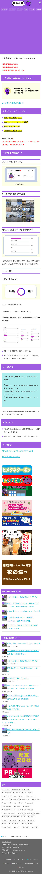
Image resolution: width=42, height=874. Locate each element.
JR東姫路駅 (16, 789)
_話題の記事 (7, 792)
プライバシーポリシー (9, 853)
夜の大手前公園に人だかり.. (17, 678)
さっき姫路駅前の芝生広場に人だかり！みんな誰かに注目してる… (23, 652)
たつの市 (17, 792)
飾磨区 (17, 827)
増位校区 (17, 806)
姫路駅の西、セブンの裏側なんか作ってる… (22, 669)
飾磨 (31, 823)
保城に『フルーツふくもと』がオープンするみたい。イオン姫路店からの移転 (23, 605)
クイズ (32, 9)
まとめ (39, 9)
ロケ (21, 803)
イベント (12, 9)
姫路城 (21, 810)
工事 (24, 816)
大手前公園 (27, 806)
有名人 (6, 820)
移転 (5, 823)
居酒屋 (37, 813)
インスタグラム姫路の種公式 (12, 103)
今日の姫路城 (7, 806)
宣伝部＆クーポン (17, 863)
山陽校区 (6, 816)
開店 (24, 823)
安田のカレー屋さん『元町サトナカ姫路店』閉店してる (22, 626)
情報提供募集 (29, 863)
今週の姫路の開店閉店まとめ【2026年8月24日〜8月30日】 (23, 707)
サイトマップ (6, 842)
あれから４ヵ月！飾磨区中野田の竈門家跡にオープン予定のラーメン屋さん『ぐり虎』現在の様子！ (20, 719)
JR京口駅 (6, 789)
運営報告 (21, 867)
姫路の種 (17, 871)
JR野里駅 (26, 789)
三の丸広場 (30, 803)
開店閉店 (4, 9)
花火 (11, 823)
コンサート (31, 796)
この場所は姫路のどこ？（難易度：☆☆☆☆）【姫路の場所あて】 (20, 619)
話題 (26, 9)
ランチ (6, 803)
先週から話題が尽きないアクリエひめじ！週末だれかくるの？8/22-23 (23, 697)
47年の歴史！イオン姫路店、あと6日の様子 (23, 611)
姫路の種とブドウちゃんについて (13, 850)
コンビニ (6, 799)
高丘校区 (35, 827)
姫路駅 (21, 813)
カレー (22, 796)
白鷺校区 (31, 820)
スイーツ (15, 799)
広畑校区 (31, 816)
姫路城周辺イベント (9, 813)
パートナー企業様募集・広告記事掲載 (15, 844)
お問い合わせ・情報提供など (12, 847)
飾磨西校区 (26, 827)
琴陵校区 (22, 820)
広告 (37, 863)
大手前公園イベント (9, 810)
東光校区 (14, 820)
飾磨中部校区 (7, 827)
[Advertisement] (21, 33)
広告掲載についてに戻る (11, 457)
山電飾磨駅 (16, 816)
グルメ (20, 9)
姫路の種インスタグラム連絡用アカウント (17, 451)
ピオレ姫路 (36, 799)
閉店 (18, 823)
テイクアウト (25, 799)
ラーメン (14, 803)
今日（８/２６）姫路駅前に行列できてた (22, 597)
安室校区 (29, 813)
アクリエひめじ (28, 792)
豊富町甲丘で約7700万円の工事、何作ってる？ (23, 731)
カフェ (15, 796)
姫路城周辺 (30, 810)
